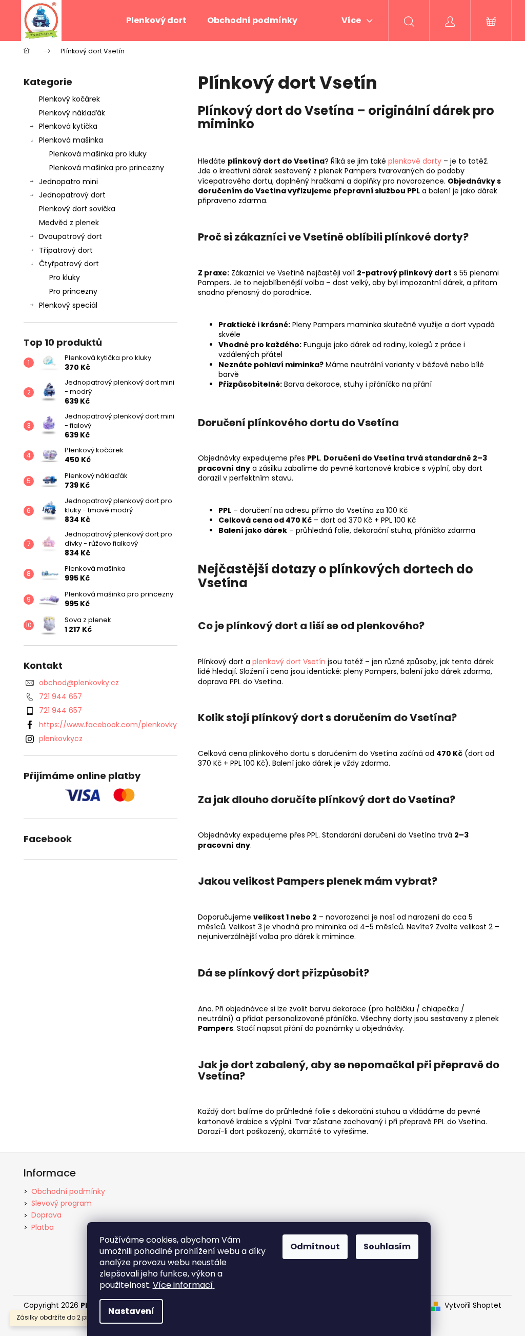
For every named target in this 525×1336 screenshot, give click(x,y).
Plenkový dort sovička (77, 209)
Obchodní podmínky (68, 1191)
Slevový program (61, 1203)
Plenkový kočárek (69, 99)
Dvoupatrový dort (70, 236)
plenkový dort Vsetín (289, 661)
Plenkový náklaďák (72, 113)
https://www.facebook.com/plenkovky (108, 725)
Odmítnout (315, 1246)
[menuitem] (156, 20)
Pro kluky (64, 277)
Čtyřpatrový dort (69, 263)
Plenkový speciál (68, 305)
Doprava (46, 1215)
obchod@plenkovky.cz (79, 682)
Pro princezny (73, 291)
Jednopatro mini (68, 181)
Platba (42, 1227)
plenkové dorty (414, 161)
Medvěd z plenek (69, 222)
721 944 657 (60, 696)
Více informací (183, 1285)
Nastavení (131, 1311)
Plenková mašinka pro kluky (98, 154)
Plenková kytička (68, 126)
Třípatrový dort (66, 250)
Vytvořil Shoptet (473, 1305)
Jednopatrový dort (72, 195)
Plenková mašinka (71, 140)
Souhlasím (387, 1246)
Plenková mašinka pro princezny (106, 168)
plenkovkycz (61, 738)
